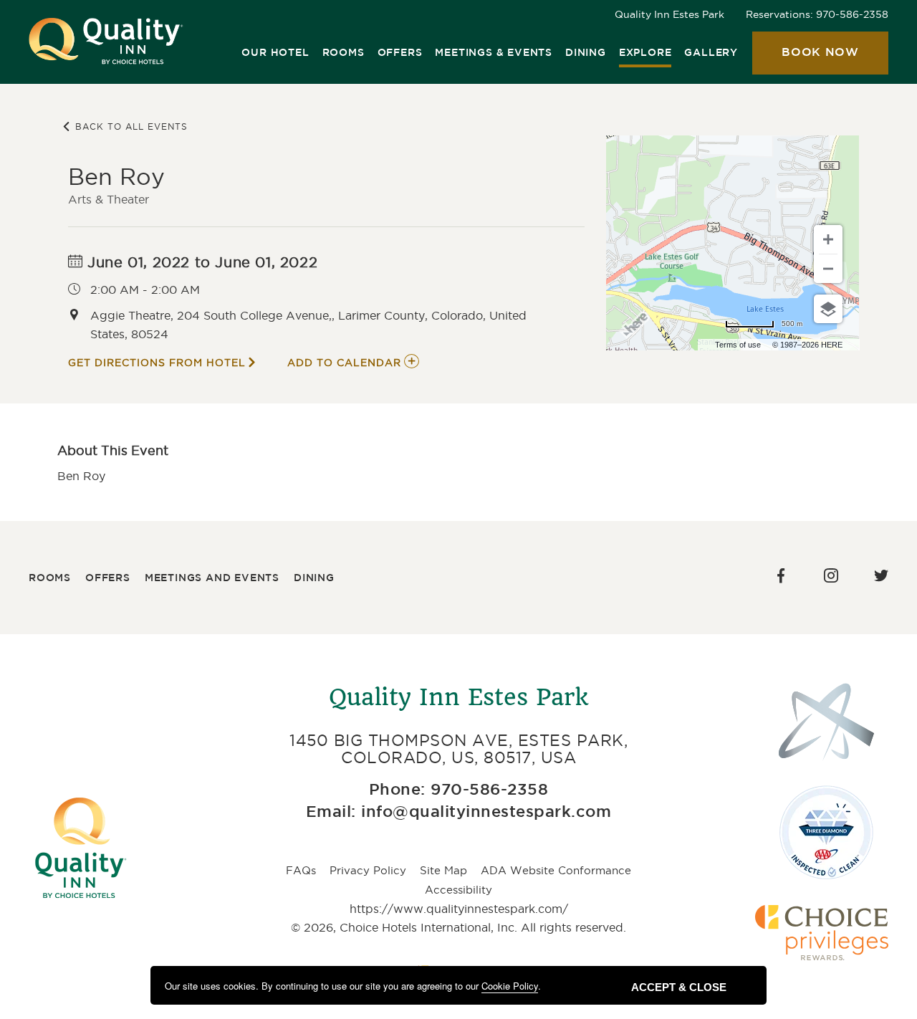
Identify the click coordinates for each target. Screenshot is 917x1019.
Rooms (343, 53)
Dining (585, 53)
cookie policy (509, 985)
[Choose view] (828, 309)
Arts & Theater (108, 199)
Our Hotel (275, 53)
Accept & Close (678, 987)
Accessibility (458, 890)
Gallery (711, 53)
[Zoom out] (828, 268)
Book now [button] (805, 61)
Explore (645, 53)
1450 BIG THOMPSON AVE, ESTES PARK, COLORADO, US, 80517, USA (458, 749)
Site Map (443, 870)
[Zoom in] (828, 239)
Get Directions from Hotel (157, 362)
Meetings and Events (212, 578)
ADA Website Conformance (556, 870)
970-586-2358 (852, 14)
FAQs (301, 870)
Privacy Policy (368, 870)
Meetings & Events (493, 53)
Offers (400, 53)
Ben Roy (116, 176)
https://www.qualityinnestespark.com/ (459, 908)
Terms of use (738, 344)
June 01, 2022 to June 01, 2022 (200, 262)
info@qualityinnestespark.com (486, 812)
